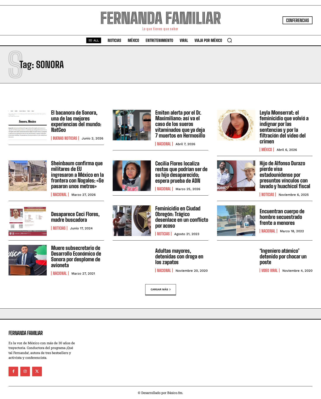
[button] (229, 40)
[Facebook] (13, 371)
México (266, 149)
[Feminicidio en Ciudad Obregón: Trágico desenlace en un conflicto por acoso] (132, 220)
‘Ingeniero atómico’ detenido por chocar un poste (283, 256)
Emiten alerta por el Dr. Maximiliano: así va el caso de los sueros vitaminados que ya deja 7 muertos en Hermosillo (180, 124)
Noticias (267, 194)
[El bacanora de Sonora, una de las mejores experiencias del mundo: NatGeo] (28, 125)
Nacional (164, 144)
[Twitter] (37, 371)
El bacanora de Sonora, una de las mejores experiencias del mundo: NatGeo (76, 121)
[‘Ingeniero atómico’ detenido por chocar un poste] (236, 260)
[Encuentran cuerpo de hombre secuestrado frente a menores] (236, 220)
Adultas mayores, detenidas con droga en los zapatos (179, 256)
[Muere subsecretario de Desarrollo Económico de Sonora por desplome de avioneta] (28, 260)
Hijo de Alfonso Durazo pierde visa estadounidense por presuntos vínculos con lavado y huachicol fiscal (285, 174)
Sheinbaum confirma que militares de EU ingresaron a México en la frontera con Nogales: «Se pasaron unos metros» (77, 174)
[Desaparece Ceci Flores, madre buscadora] (28, 220)
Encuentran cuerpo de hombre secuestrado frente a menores (282, 217)
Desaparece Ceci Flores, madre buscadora (75, 217)
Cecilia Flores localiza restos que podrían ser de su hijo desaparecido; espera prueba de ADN (181, 172)
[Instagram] (25, 371)
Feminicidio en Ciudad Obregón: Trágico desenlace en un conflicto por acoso (181, 217)
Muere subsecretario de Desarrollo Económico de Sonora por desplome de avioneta (76, 256)
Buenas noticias (65, 138)
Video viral (269, 270)
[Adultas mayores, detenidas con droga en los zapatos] (132, 260)
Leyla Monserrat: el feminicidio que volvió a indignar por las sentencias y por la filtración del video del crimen (284, 126)
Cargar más (159, 289)
